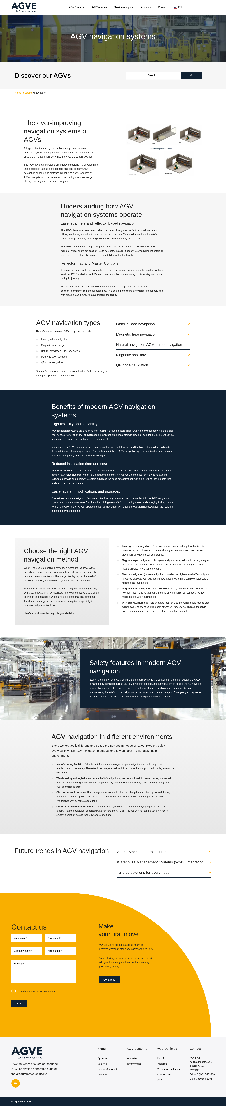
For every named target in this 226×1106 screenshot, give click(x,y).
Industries (132, 1058)
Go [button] (191, 75)
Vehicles (102, 1063)
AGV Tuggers (164, 1074)
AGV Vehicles (99, 7)
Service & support (124, 7)
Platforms (162, 1063)
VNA (159, 1080)
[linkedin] (15, 1083)
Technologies (134, 1063)
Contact (162, 7)
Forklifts (161, 1058)
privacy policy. (47, 991)
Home (18, 92)
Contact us (109, 979)
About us (146, 7)
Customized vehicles (168, 1069)
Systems (27, 92)
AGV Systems (76, 7)
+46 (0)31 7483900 (204, 1074)
